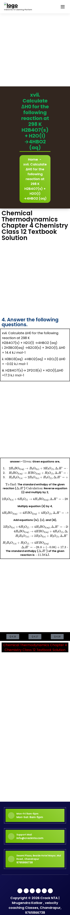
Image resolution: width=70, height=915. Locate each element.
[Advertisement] (35, 50)
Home (33, 159)
